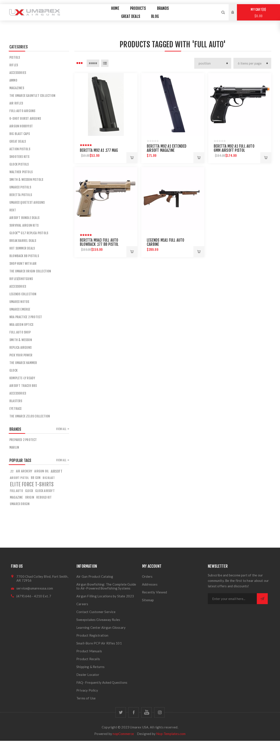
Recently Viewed (154, 592)
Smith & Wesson (20, 340)
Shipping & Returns (90, 667)
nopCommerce (123, 734)
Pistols (14, 57)
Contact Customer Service (96, 612)
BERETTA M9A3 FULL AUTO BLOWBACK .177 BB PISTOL (99, 242)
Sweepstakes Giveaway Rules (98, 620)
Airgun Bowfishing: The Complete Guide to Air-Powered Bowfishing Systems (106, 586)
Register (236, 16)
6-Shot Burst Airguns (25, 118)
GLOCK (13, 370)
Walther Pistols (21, 172)
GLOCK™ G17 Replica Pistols (28, 233)
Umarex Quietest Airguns (27, 202)
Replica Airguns (20, 347)
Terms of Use (86, 698)
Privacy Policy (87, 690)
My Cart (258, 12)
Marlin (14, 447)
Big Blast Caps (19, 134)
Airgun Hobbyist (21, 126)
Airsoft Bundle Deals (24, 218)
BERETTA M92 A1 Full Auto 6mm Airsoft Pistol (234, 148)
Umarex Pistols (20, 187)
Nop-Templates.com (171, 734)
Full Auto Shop (20, 332)
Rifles (13, 65)
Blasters (15, 401)
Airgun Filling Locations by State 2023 (105, 596)
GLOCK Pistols (19, 164)
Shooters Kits (19, 157)
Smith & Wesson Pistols (26, 180)
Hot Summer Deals (22, 248)
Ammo (13, 80)
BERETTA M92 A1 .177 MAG (99, 150)
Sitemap (148, 600)
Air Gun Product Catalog (94, 576)
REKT (12, 210)
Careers (82, 604)
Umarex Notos (19, 302)
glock (29, 491)
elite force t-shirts (32, 484)
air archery (24, 471)
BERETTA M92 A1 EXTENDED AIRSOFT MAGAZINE (167, 148)
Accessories (17, 73)
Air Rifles (16, 103)
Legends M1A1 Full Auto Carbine (165, 242)
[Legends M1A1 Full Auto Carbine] (172, 198)
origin (29, 497)
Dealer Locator (87, 675)
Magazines (16, 88)
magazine (16, 497)
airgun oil (41, 471)
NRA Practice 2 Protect (25, 317)
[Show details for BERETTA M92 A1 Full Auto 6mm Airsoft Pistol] (239, 104)
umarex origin (20, 504)
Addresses (150, 584)
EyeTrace (15, 409)
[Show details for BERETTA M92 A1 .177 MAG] (105, 104)
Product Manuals (89, 651)
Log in (236, 8)
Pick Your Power (20, 355)
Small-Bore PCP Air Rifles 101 (99, 643)
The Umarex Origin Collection (30, 271)
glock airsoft (45, 491)
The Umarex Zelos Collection (29, 416)
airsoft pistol (19, 478)
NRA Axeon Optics (21, 325)
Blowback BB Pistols (24, 256)
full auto (16, 491)
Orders (147, 576)
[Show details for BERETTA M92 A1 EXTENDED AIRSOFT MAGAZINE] (172, 104)
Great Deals (17, 141)
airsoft (56, 471)
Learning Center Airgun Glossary (101, 627)
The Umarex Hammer (23, 363)
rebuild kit (44, 497)
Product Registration (92, 635)
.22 (12, 471)
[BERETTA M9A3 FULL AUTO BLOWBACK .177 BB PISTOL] (105, 198)
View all (61, 429)
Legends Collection (23, 294)
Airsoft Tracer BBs (23, 386)
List (104, 63)
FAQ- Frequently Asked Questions (101, 682)
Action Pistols (19, 149)
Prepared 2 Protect (23, 440)
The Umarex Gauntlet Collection (32, 96)
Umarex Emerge (19, 309)
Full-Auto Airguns (22, 111)
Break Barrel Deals (22, 241)
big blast (49, 478)
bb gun (35, 478)
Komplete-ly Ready (22, 378)
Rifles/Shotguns (21, 279)
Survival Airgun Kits (23, 225)
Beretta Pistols (20, 195)
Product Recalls (88, 659)
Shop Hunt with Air (23, 263)
